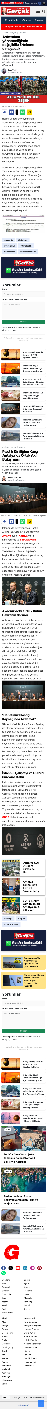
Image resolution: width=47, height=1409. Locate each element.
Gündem (23, 32)
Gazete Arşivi (30, 1365)
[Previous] (3, 27)
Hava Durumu (30, 1347)
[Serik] (23, 1138)
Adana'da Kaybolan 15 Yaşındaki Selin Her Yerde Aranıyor (32, 422)
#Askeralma (9, 251)
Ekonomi (6, 1287)
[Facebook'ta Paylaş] (11, 112)
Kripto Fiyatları (31, 1340)
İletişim (27, 1354)
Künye (27, 1351)
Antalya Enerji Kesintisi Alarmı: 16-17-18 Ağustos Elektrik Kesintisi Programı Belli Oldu (33, 355)
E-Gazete (26, 3)
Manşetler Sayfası (32, 1325)
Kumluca (6, 1372)
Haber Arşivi (30, 1362)
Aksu (4, 1322)
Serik (4, 1383)
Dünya (27, 1294)
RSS (6, 1397)
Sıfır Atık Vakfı (28, 539)
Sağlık (27, 1279)
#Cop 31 (21, 918)
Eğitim (27, 1283)
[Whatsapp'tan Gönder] (22, 112)
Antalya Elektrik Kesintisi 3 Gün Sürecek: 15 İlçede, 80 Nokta (33, 1118)
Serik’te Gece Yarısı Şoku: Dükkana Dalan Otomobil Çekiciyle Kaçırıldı (19, 1158)
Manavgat (6, 1376)
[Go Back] (41, 1403)
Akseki (5, 1318)
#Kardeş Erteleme (28, 251)
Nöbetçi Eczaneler (32, 1343)
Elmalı (5, 1336)
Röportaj (28, 1290)
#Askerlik (8, 240)
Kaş (3, 1354)
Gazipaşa (6, 1343)
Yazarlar (34, 3)
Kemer (5, 1358)
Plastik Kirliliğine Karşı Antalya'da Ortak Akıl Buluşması (33, 409)
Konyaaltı (6, 1365)
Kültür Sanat (7, 1312)
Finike (4, 1340)
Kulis (4, 1283)
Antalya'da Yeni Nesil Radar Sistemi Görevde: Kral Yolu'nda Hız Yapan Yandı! (33, 382)
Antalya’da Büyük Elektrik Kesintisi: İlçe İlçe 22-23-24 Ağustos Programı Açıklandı (32, 368)
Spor (4, 1298)
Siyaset (5, 1290)
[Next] (43, 27)
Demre (5, 1329)
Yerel (4, 1305)
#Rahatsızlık (25, 246)
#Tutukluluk (9, 246)
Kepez (5, 1362)
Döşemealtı (7, 1332)
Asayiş (27, 1287)
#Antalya (8, 918)
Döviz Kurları (30, 1332)
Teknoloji (28, 1301)
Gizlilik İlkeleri (30, 1358)
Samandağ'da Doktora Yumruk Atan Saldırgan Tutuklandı (33, 436)
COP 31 (38, 773)
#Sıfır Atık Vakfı (11, 924)
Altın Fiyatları (30, 1336)
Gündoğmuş (7, 1347)
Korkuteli (6, 1369)
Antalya (22, 447)
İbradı (4, 1351)
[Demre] (23, 1179)
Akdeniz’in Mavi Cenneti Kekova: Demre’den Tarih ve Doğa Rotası (21, 1199)
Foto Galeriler (30, 1322)
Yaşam (5, 1301)
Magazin (28, 1298)
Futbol (27, 1305)
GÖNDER (23, 322)
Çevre (27, 1309)
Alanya (5, 1325)
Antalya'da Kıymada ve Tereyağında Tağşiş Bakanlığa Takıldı (33, 395)
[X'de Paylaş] (17, 112)
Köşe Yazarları (30, 1318)
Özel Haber (7, 1294)
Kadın (4, 1309)
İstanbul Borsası (31, 1329)
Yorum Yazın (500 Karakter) (14, 299)
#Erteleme (22, 240)
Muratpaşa (7, 1380)
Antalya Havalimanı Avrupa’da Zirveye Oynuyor (23, 27)
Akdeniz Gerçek (9, 32)
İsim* (4, 289)
